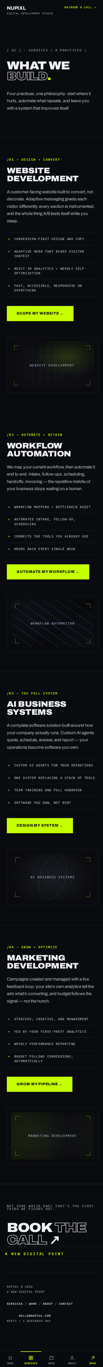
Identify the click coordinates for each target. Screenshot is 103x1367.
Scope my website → (40, 313)
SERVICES (15, 1304)
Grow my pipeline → (40, 1084)
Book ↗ (46, 1234)
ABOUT (48, 1304)
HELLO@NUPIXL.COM (35, 1316)
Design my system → (40, 826)
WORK (33, 1304)
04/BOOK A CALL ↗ (80, 6)
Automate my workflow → (48, 572)
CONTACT (66, 1304)
